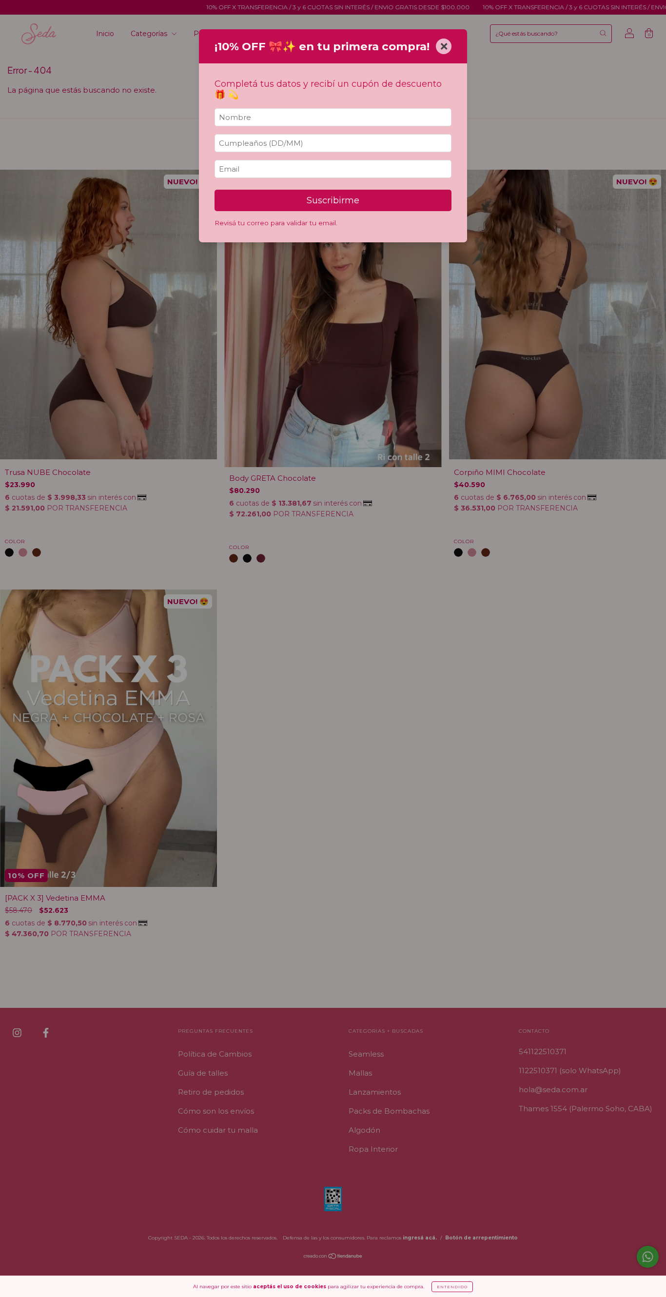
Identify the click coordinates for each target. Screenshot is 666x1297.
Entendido (452, 1286)
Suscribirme (333, 200)
